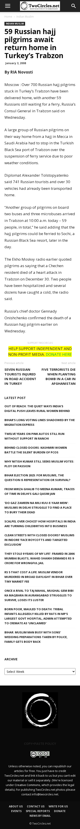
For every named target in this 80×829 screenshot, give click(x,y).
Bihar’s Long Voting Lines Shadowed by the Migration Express (39, 422)
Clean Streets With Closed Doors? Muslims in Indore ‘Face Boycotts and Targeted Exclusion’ (39, 540)
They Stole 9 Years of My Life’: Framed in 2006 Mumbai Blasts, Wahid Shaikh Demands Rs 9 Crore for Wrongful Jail (39, 558)
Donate (60, 811)
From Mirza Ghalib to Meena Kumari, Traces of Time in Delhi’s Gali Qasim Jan (39, 491)
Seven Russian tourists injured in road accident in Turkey (20, 376)
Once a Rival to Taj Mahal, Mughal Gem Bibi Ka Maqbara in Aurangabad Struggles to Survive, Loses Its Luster (39, 595)
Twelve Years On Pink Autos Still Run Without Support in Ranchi (34, 436)
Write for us (58, 806)
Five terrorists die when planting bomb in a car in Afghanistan (59, 376)
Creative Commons (27, 785)
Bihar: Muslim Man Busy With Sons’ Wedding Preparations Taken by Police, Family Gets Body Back (36, 637)
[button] (74, 6)
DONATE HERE (59, 354)
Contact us (35, 806)
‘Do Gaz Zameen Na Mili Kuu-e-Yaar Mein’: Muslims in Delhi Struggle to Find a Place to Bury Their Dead (38, 507)
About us (16, 806)
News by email (40, 816)
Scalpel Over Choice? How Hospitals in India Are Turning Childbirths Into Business (40, 523)
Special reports (38, 811)
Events (16, 811)
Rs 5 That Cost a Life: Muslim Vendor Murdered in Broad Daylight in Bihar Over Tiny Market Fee (38, 576)
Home (8, 16)
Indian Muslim (25, 16)
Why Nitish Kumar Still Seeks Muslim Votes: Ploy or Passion (39, 463)
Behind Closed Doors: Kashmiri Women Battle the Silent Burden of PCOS (35, 450)
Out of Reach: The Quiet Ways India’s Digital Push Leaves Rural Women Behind (37, 408)
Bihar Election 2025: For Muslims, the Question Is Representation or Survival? (37, 477)
